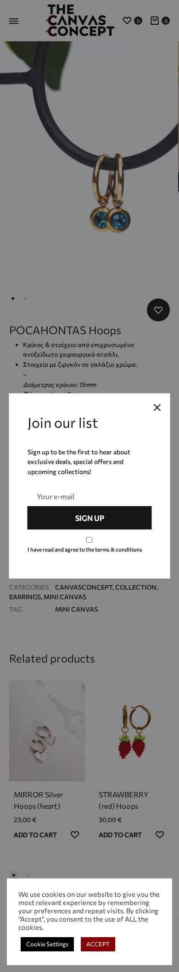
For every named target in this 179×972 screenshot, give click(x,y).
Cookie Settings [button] (47, 944)
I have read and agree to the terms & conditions (85, 549)
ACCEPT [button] (98, 944)
